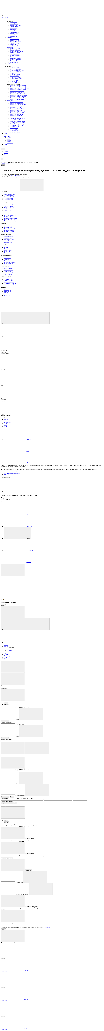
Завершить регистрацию (6, 803)
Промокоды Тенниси (15, 59)
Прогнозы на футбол (9, 279)
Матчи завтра (7, 291)
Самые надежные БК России (17, 121)
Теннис (9, 141)
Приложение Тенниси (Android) (18, 96)
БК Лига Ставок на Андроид (11, 221)
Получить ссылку (30, 838)
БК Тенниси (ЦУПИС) (16, 78)
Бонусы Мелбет (14, 29)
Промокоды (10, 650)
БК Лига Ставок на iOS (10, 228)
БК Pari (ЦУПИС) (14, 76)
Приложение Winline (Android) (18, 85)
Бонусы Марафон (14, 32)
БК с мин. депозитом (9, 262)
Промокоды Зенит (14, 61)
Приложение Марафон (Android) (18, 95)
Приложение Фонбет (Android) (18, 87)
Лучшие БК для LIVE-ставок (17, 119)
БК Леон (6, 252)
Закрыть (3, 605)
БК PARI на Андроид (9, 216)
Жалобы (6, 153)
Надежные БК (7, 259)
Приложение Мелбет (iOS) (17, 108)
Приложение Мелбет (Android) (18, 92)
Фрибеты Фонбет (14, 40)
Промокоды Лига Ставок (16, 51)
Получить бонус (5, 163)
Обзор (2, 971)
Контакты (6, 474)
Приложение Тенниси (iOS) (17, 113)
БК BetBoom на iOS (9, 230)
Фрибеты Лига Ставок (15, 41)
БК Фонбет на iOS (8, 227)
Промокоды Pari (14, 56)
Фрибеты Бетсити (14, 43)
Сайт (5, 971)
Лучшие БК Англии (15, 132)
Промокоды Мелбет (15, 55)
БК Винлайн (7, 247)
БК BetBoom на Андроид (10, 218)
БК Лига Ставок (8, 250)
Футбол (9, 140)
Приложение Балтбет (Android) (18, 97)
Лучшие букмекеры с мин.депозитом (19, 123)
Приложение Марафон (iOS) (17, 111)
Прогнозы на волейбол (10, 284)
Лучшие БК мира (14, 126)
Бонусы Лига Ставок (15, 25)
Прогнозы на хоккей (9, 282)
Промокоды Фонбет (15, 50)
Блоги (5, 425)
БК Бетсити (7, 251)
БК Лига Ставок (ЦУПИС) (17, 70)
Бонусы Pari (13, 30)
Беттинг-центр (7, 422)
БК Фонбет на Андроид (10, 219)
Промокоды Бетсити (15, 52)
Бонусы (6, 19)
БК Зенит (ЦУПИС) (15, 82)
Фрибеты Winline (14, 39)
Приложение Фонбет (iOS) (17, 103)
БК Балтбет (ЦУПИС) (15, 81)
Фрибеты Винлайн (8, 204)
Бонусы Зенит (13, 35)
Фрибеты (9, 649)
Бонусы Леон (13, 28)
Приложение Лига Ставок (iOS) (18, 104)
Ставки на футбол (8, 268)
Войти (2, 165)
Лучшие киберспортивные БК (17, 122)
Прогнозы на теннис (9, 280)
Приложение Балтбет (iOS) (17, 114)
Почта (5, 703)
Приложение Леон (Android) (17, 91)
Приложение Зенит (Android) (17, 99)
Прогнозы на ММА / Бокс (10, 283)
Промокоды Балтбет (15, 62)
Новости (6, 144)
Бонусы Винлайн (8, 236)
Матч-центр (7, 136)
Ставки (5, 133)
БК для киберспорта (9, 263)
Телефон (6, 704)
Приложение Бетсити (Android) (18, 89)
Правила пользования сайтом (11, 471)
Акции (8, 63)
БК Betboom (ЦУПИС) (15, 80)
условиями (47, 927)
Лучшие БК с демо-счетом (16, 125)
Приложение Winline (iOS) (16, 102)
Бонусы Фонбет (14, 24)
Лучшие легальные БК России (18, 118)
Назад (15, 803)
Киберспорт (5, 17)
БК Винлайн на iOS (9, 231)
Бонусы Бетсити (14, 26)
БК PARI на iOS (8, 226)
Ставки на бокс (8, 274)
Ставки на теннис (8, 270)
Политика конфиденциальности (12, 473)
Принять (3, 929)
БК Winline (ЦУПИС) (15, 67)
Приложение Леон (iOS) (16, 107)
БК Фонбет (6, 248)
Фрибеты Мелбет (14, 45)
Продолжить (28, 870)
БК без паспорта (14, 130)
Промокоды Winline (15, 48)
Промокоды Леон (14, 54)
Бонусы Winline (14, 22)
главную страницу (14, 175)
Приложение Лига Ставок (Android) (19, 88)
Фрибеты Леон (14, 44)
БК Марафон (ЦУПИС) (16, 77)
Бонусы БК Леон (8, 242)
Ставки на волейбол (9, 272)
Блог (5, 145)
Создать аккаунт (5, 796)
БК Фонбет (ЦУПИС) (15, 69)
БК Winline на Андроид (10, 215)
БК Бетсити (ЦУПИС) (15, 71)
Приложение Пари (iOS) (16, 110)
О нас (5, 154)
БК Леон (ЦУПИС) (15, 73)
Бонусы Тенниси (14, 33)
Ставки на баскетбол (9, 271)
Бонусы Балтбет (14, 36)
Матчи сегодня (7, 290)
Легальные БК (7, 258)
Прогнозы (6, 134)
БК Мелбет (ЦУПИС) (15, 74)
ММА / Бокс (10, 143)
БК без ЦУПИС (14, 129)
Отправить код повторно (6, 801)
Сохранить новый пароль (31, 906)
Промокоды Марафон (15, 58)
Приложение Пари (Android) (17, 93)
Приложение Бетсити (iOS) (17, 106)
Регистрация (8, 722)
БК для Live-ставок (9, 260)
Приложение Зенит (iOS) (16, 115)
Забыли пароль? (5, 721)
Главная (6, 645)
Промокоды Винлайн (9, 194)
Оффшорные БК (14, 128)
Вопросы (6, 151)
